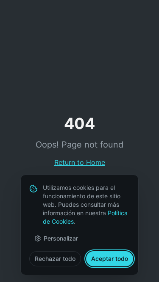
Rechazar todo (55, 258)
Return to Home (79, 162)
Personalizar (61, 238)
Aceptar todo (109, 258)
